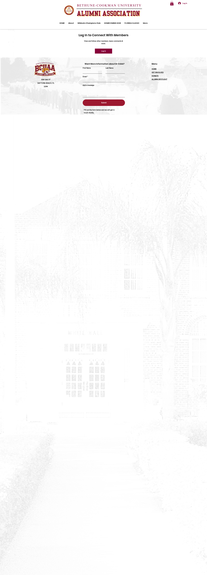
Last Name (109, 68)
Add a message (88, 85)
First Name (87, 68)
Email (85, 76)
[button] (172, 3)
